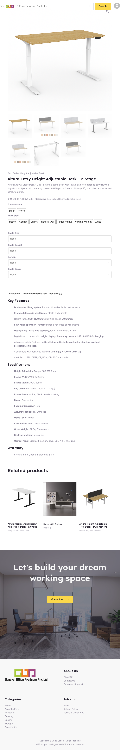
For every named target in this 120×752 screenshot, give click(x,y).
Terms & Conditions (74, 712)
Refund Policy (71, 709)
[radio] (12, 210)
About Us (68, 677)
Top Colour (13, 215)
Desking (9, 716)
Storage (9, 723)
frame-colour (15, 204)
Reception (10, 712)
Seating (9, 719)
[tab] (14, 294)
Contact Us (69, 680)
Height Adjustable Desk (32, 173)
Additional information (35, 293)
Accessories (11, 727)
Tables (8, 705)
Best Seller (13, 173)
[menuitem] (12, 6)
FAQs (66, 705)
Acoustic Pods (12, 709)
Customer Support (73, 684)
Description (14, 293)
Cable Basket (15, 245)
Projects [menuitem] (23, 6)
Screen (11, 257)
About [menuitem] (32, 6)
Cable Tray (13, 233)
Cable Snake (14, 269)
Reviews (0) (55, 293)
